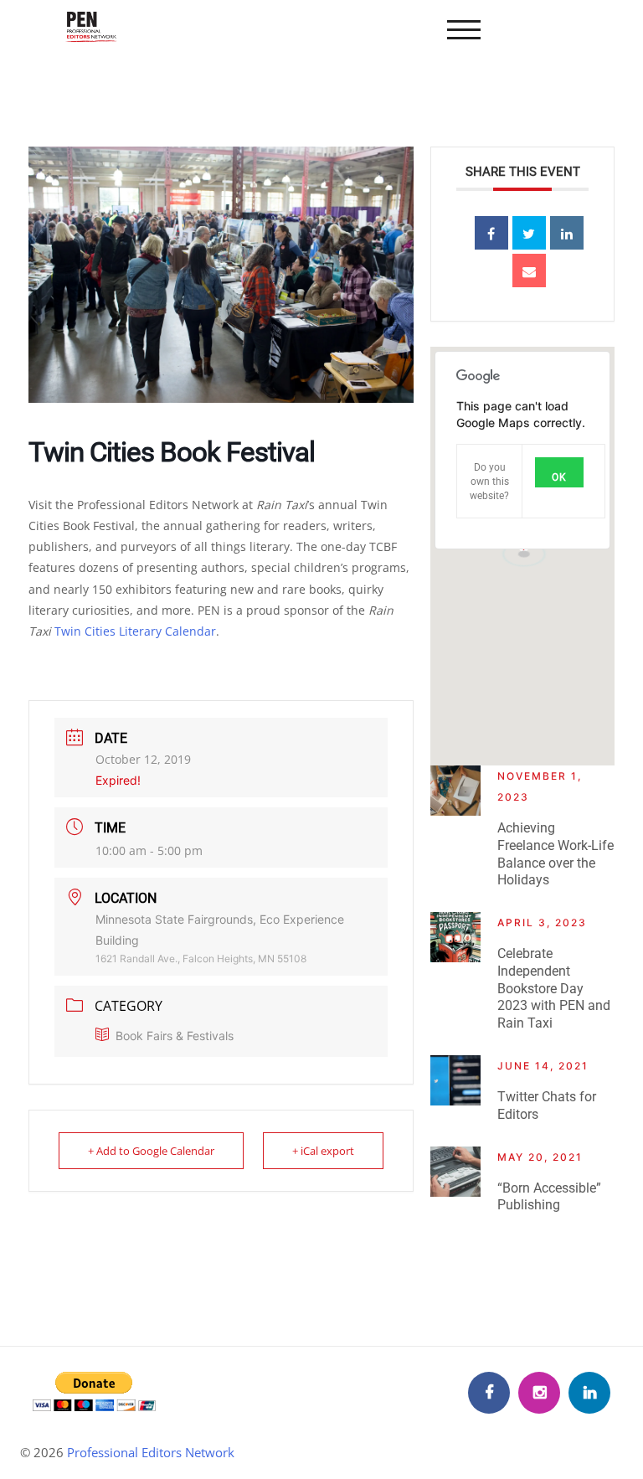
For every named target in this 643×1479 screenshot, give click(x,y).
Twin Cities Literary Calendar (135, 631)
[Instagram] (539, 1393)
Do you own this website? (489, 481)
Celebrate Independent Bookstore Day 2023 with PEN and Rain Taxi (553, 988)
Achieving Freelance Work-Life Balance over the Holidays (555, 854)
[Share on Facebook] (491, 233)
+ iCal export (323, 1150)
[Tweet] (529, 233)
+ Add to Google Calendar (151, 1150)
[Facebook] (489, 1393)
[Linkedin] (567, 233)
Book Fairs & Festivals (175, 1035)
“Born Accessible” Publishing (549, 1197)
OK (559, 477)
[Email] (529, 270)
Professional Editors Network (150, 1452)
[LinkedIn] (589, 1393)
